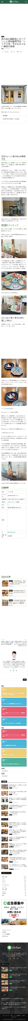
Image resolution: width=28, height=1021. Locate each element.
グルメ (6, 34)
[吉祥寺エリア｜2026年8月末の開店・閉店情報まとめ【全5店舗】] (4, 839)
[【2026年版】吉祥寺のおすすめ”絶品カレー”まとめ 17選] (4, 813)
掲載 (11, 1015)
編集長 (2, 48)
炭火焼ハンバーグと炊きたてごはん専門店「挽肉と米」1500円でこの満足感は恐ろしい (17, 799)
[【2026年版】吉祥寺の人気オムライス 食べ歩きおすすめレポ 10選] (4, 976)
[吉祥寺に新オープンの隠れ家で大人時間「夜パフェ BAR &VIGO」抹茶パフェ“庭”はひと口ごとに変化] (4, 852)
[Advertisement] (14, 18)
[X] (17, 671)
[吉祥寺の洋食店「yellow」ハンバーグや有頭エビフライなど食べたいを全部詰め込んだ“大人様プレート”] (4, 824)
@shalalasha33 (11, 532)
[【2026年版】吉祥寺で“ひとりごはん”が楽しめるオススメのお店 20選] (4, 807)
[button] (2, 2)
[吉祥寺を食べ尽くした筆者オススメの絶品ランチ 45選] (4, 786)
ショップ (11, 861)
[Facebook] (11, 671)
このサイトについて (6, 930)
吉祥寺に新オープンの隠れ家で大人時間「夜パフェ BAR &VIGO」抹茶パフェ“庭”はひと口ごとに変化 (17, 852)
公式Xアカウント (12, 502)
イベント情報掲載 (6, 934)
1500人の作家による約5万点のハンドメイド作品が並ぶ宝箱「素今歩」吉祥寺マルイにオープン (17, 859)
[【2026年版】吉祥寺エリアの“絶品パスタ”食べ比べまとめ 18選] (4, 982)
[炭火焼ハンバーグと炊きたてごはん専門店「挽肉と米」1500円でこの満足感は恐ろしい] (4, 799)
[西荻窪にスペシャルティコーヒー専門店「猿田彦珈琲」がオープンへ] (4, 845)
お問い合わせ (5, 936)
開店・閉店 (11, 846)
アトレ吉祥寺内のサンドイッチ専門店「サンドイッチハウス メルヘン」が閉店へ (18, 866)
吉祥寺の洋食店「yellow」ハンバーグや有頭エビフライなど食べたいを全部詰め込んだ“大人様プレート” (17, 824)
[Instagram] (14, 671)
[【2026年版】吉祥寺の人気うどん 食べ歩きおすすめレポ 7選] (4, 969)
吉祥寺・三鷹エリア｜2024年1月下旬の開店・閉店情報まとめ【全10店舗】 (7, 643)
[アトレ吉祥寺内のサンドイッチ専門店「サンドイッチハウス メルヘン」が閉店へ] (4, 866)
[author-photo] (14, 657)
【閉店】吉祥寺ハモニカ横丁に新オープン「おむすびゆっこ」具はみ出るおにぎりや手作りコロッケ (20, 643)
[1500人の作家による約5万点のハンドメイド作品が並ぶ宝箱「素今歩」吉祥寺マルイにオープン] (4, 859)
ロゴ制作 (23, 1015)
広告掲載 (4, 932)
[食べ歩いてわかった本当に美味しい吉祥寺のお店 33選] (4, 793)
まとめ (11, 787)
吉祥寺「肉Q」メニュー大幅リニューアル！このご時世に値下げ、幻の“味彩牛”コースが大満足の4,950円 (17, 831)
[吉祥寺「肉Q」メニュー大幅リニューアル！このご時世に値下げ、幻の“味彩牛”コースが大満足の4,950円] (4, 831)
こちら (13, 668)
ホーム (2, 34)
